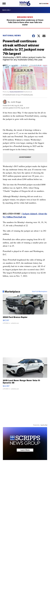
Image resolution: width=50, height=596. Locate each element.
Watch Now (43, 3)
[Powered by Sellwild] (43, 425)
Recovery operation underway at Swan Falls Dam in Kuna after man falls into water (25, 22)
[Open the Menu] (4, 3)
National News (12, 35)
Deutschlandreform (16, 92)
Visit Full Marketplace (39, 291)
